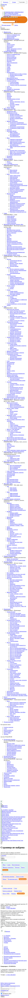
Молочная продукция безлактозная (16, 248)
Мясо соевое (13, 348)
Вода (8, 464)
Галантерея (10, 669)
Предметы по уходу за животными (16, 560)
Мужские (12, 690)
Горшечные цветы (15, 667)
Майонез (9, 239)
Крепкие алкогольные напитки (15, 706)
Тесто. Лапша (10, 107)
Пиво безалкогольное (12, 480)
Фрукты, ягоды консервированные (15, 272)
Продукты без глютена (13, 309)
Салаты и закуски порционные (18, 85)
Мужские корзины (12, 749)
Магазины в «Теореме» (10, 938)
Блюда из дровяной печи (13, 34)
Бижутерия (13, 671)
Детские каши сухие (15, 568)
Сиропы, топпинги (12, 545)
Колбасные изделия (12, 113)
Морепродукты (11, 193)
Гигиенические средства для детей (16, 574)
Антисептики (13, 383)
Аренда (6, 946)
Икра (8, 168)
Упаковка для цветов (12, 770)
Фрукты (9, 259)
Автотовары (10, 691)
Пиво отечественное (15, 719)
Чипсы (8, 161)
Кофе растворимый (15, 496)
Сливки (9, 234)
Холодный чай (11, 475)
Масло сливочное (11, 232)
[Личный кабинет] (4, 807)
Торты (8, 43)
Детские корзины (11, 753)
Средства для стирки (15, 613)
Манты (9, 64)
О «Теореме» (7, 935)
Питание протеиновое (16, 358)
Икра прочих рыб (14, 172)
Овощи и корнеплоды (16, 277)
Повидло (12, 543)
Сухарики (9, 163)
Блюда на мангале (11, 36)
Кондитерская (15, 864)
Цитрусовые (13, 262)
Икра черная (13, 171)
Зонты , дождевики (15, 674)
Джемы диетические (15, 334)
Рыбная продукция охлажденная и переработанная (18, 186)
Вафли (11, 521)
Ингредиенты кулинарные (17, 435)
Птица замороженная (15, 154)
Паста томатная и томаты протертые (16, 450)
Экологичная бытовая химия (17, 380)
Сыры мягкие (10, 217)
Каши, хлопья (13, 414)
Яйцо (8, 237)
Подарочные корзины (8, 876)
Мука (11, 422)
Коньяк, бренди (14, 710)
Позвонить (5, 2)
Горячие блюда (18, 891)
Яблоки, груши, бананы (16, 263)
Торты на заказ (11, 44)
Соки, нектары (11, 471)
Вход (2, 984)
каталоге (4, 855)
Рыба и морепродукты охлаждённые (16, 182)
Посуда (9, 642)
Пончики (12, 106)
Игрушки (9, 578)
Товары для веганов (12, 375)
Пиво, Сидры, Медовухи (13, 716)
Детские (12, 687)
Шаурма (9, 65)
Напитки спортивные (15, 359)
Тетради (12, 595)
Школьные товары (12, 592)
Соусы (8, 443)
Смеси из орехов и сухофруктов (18, 299)
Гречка (12, 412)
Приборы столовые (15, 658)
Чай (8, 486)
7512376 (8, 907)
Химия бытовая (11, 612)
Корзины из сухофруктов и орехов (16, 745)
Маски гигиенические (16, 391)
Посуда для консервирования (17, 648)
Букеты (9, 761)
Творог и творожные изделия (14, 244)
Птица (8, 149)
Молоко (9, 228)
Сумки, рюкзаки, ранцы (16, 593)
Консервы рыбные (15, 188)
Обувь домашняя (14, 676)
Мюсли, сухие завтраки (13, 429)
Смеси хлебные (14, 425)
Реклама (6, 948)
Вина (8, 701)
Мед (8, 546)
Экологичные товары (12, 376)
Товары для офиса (15, 603)
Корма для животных (12, 559)
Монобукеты (10, 764)
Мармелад (9, 528)
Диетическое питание (12, 322)
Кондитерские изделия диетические (16, 324)
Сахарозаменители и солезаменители (15, 329)
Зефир (8, 526)
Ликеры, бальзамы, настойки (17, 712)
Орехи (11, 297)
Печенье (12, 520)
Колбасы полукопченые (16, 115)
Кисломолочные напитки (13, 230)
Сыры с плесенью (11, 220)
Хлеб (11, 100)
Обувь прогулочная (15, 677)
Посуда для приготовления (17, 651)
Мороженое (10, 517)
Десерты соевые (14, 349)
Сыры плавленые (11, 223)
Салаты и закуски (11, 80)
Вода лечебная (11, 362)
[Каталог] (4, 805)
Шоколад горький (11, 351)
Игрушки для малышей (16, 588)
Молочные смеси (14, 571)
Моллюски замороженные (17, 205)
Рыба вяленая (13, 178)
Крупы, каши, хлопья (12, 408)
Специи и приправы (15, 432)
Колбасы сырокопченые (16, 118)
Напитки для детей (15, 567)
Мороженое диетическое (16, 336)
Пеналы (12, 600)
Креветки (12, 199)
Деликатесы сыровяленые (17, 122)
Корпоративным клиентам (11, 962)
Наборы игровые (14, 591)
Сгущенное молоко (12, 253)
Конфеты (9, 511)
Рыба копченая (14, 177)
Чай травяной (13, 490)
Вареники (9, 157)
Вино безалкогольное (12, 479)
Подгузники (10, 572)
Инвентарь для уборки (13, 692)
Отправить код (4, 990)
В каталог (5, 870)
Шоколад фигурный (15, 507)
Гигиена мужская (14, 624)
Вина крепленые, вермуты (17, 704)
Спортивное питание (12, 354)
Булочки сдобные (14, 104)
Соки (8, 361)
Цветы (8, 763)
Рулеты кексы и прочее (16, 524)
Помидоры (13, 276)
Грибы (8, 290)
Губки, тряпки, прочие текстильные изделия (16, 636)
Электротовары (14, 641)
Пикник (12, 662)
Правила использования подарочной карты (15, 960)
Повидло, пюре (11, 540)
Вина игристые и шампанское (18, 702)
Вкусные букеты (11, 754)
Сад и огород (13, 663)
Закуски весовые (14, 83)
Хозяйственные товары (13, 632)
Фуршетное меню (11, 58)
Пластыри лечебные (15, 393)
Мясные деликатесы (12, 121)
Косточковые (13, 264)
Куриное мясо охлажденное (17, 150)
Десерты (9, 238)
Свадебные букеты (12, 768)
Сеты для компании (12, 62)
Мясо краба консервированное (18, 198)
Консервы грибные (15, 294)
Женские (12, 688)
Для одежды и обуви (15, 673)
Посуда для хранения (15, 653)
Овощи (9, 274)
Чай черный (13, 487)
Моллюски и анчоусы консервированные (15, 207)
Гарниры (12, 76)
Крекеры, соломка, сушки (17, 525)
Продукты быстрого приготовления (16, 439)
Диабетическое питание (13, 337)
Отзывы (14, 2)
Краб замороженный (15, 196)
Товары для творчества (16, 605)
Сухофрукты (13, 298)
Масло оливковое (14, 404)
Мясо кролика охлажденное (17, 142)
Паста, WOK (6, 893)
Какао (8, 497)
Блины (8, 69)
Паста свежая (13, 418)
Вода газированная (15, 467)
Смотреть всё (20, 893)
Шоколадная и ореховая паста (18, 510)
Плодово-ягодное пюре (16, 542)
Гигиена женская (14, 628)
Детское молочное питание (14, 242)
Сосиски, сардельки (15, 117)
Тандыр (9, 97)
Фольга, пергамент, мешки (17, 638)
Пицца (8, 93)
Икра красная (13, 170)
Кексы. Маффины (11, 50)
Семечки (12, 302)
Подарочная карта (13, 879)
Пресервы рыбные (15, 179)
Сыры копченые (11, 221)
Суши (8, 67)
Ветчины (12, 119)
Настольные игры (14, 589)
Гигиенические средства (16, 387)
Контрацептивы (14, 390)
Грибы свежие (14, 291)
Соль (11, 436)
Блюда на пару (11, 37)
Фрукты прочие (14, 266)
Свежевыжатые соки (12, 395)
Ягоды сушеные (14, 301)
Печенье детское (14, 570)
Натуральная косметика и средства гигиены (16, 378)
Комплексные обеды (12, 78)
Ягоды (8, 267)
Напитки (9, 61)
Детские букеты (11, 767)
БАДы (11, 386)
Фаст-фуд (9, 87)
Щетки (12, 639)
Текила (12, 715)
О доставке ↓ (22, 2)
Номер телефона (5, 985)
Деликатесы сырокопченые (17, 126)
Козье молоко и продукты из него (16, 397)
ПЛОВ (8, 68)
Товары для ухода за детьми (14, 575)
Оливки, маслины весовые (17, 283)
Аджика (9, 447)
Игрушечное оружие (15, 586)
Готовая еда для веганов (13, 89)
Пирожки (9, 96)
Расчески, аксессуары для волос (18, 680)
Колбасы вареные (14, 114)
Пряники (12, 522)
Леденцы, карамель (15, 552)
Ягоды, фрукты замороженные (18, 270)
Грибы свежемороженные (17, 292)
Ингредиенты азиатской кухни (15, 437)
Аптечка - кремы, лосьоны (17, 384)
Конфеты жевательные (16, 550)
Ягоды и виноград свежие (17, 269)
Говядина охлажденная (16, 139)
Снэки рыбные (14, 192)
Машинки (12, 584)
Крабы (11, 195)
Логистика (6, 951)
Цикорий (12, 327)
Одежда (12, 678)
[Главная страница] (1, 843)
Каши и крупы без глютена (17, 320)
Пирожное (9, 47)
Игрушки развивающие (16, 579)
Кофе (8, 492)
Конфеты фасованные (16, 514)
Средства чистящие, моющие (17, 614)
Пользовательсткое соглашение (12, 953)
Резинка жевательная (15, 553)
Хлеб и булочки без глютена (17, 310)
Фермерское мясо (11, 111)
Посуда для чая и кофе (16, 655)
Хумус (8, 372)
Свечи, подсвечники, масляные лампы (17, 695)
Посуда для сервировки (16, 652)
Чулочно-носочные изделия (17, 685)
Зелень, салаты (11, 285)
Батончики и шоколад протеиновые (16, 356)
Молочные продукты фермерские (16, 252)
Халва (11, 531)
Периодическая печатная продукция (16, 694)
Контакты (6, 937)
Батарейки (12, 634)
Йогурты (9, 235)
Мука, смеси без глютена (16, 312)
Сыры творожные (11, 218)
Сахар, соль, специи (12, 430)
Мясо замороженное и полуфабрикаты (16, 144)
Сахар (11, 433)
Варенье (9, 538)
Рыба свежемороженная (16, 184)
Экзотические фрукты (16, 260)
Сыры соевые (13, 344)
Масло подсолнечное (15, 405)
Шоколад (9, 503)
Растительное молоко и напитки (15, 352)
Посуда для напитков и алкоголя (18, 649)
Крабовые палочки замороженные (15, 201)
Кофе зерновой (14, 493)
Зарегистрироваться (9, 983)
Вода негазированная (15, 465)
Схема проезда (8, 941)
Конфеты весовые (14, 515)
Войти (2, 983)
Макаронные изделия (15, 416)
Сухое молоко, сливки (16, 428)
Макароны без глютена (16, 316)
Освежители (13, 618)
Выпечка (9, 518)
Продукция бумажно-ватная (17, 625)
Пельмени (9, 156)
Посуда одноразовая (15, 656)
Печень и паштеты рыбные (17, 189)
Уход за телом (13, 623)
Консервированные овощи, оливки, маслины (17, 279)
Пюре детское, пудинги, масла (18, 566)
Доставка (6, 959)
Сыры (8, 864)
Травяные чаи (10, 363)
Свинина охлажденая (15, 140)
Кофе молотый (14, 494)
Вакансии (6, 949)
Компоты (9, 476)
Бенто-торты (10, 46)
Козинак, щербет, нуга (16, 533)
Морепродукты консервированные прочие (17, 209)
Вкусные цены (11, 60)
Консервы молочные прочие (14, 246)
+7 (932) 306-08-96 (10, 908)
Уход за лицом (14, 630)
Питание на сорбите (15, 341)
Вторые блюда (10, 72)
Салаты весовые (14, 82)
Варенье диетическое (15, 333)
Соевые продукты (11, 343)
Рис (11, 409)
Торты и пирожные (12, 554)
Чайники (12, 659)
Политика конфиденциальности (12, 956)
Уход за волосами (14, 627)
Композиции (10, 766)
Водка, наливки (14, 709)
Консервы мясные (11, 131)
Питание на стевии (15, 340)
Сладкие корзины (11, 752)
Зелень (12, 288)
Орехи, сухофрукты (12, 295)
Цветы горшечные (12, 771)
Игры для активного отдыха (17, 585)
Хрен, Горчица (11, 446)
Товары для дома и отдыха (14, 660)
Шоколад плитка (14, 504)
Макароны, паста (11, 415)
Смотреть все (22, 879)
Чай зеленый (13, 489)
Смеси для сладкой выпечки (17, 426)
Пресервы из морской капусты (18, 211)
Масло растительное (12, 402)
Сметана (9, 245)
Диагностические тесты (16, 389)
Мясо (8, 138)
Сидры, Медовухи (15, 720)
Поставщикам (7, 939)
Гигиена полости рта (15, 621)
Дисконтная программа (10, 963)
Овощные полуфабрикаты (17, 284)
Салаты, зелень (11, 370)
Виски (11, 708)
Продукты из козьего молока (14, 231)
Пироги (9, 94)
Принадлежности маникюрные (18, 631)
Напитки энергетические (13, 482)
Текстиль (12, 681)
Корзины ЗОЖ (11, 743)
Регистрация (7, 984)
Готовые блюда (11, 394)
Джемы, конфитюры (12, 539)
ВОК (8, 71)
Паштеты (9, 129)
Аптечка (9, 382)
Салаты (12, 287)
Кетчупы (9, 444)
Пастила (12, 532)
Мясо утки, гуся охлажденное (18, 152)
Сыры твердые (11, 216)
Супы (8, 86)
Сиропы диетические (15, 331)
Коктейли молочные (12, 241)
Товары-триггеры (14, 683)
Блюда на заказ (11, 55)
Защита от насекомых (15, 664)
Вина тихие (13, 705)
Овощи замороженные (16, 281)
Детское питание (11, 564)
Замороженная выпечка (13, 460)
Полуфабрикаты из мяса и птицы (15, 79)
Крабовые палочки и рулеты (17, 203)
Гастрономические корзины (14, 747)
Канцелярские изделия (16, 602)
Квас (8, 478)
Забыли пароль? (5, 995)
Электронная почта (15, 985)
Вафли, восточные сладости (14, 48)
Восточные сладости (12, 529)
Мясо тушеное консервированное (15, 133)
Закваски (12, 423)
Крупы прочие (14, 411)
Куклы (11, 582)
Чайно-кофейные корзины (14, 750)
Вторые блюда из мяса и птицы (18, 73)
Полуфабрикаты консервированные (15, 136)
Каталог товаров (8, 957)
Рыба (8, 174)
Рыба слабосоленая (15, 175)
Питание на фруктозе (15, 338)
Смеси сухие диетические (17, 326)
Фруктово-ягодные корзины (14, 746)
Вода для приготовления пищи (18, 469)
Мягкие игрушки (14, 581)
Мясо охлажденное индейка (17, 153)
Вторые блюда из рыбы (16, 75)
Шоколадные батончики (16, 508)
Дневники (12, 599)
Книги (23, 867)
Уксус (8, 448)
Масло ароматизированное (17, 407)
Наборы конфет (14, 513)
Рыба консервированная (16, 191)
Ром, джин (13, 713)
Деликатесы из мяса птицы (17, 128)
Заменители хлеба (15, 458)
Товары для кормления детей (14, 577)
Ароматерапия (14, 670)
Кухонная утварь (14, 644)
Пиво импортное (14, 717)
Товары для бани (14, 666)
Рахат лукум (13, 535)
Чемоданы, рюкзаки (15, 684)
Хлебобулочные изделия (13, 99)
